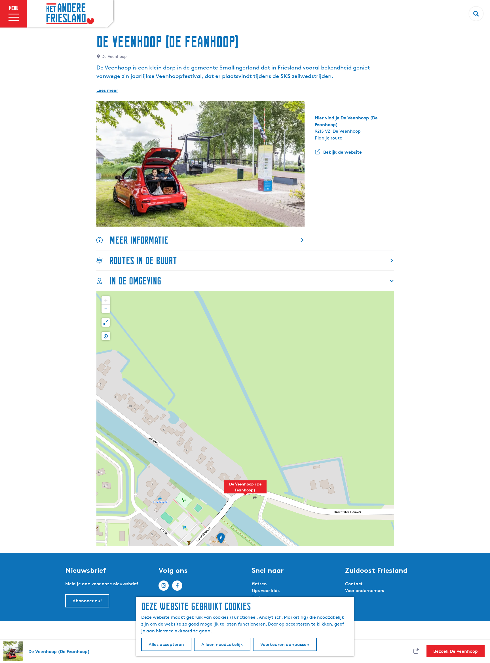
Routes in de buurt (143, 260)
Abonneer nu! (87, 600)
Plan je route (328, 138)
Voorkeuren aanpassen (284, 644)
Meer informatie (138, 240)
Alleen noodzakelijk (222, 644)
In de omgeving (135, 280)
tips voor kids (266, 590)
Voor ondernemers (364, 590)
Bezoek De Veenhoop (455, 651)
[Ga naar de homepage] (70, 14)
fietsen (259, 583)
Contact (354, 583)
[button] (245, 490)
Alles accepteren (166, 644)
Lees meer (107, 90)
